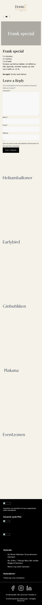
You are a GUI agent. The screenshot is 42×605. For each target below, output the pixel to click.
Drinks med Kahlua (19, 74)
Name (5, 117)
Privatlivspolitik (11, 595)
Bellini (5, 542)
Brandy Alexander (10, 528)
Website (5, 133)
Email (5, 125)
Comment (7, 91)
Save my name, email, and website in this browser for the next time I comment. (21, 145)
